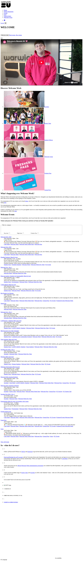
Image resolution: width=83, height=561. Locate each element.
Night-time (19, 233)
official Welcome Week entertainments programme (30, 465)
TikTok (23, 451)
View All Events (5, 442)
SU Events (48, 264)
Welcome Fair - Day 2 (6, 312)
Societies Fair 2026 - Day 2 (8, 394)
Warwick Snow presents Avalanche (10, 385)
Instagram (30, 451)
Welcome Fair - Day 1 (6, 267)
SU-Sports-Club (67, 391)
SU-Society (73, 383)
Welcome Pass (38, 244)
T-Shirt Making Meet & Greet (8, 284)
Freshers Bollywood (6, 411)
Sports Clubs (12, 391)
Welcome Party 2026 (6, 237)
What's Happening (8, 11)
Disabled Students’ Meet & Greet (9, 257)
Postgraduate (15, 408)
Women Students (16, 364)
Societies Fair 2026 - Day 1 (8, 349)
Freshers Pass (34, 233)
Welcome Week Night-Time (26, 244)
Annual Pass (46, 300)
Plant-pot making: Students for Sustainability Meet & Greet (16, 276)
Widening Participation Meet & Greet (10, 367)
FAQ (5, 14)
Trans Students (30, 347)
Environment (15, 282)
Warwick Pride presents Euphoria (9, 377)
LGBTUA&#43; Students (18, 328)
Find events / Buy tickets (15, 35)
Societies (6, 354)
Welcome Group (8, 17)
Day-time (6, 233)
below (26, 201)
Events (5, 13)
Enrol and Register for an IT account (13, 457)
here (5, 202)
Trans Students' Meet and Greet (9, 339)
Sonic (2, 429)
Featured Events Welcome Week (64, 300)
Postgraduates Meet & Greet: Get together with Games (15, 401)
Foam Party (4, 420)
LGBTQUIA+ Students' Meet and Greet (11, 320)
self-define (65, 458)
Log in (2, 23)
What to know (7, 16)
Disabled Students (16, 264)
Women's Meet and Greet (7, 356)
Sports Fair (3, 303)
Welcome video (5, 35)
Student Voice (7, 264)
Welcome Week (15, 244)
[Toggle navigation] (5, 23)
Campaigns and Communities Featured (22, 336)
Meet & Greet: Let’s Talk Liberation (10, 331)
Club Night (7, 244)
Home (5, 10)
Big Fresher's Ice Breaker (7, 293)
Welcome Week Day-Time (37, 264)
